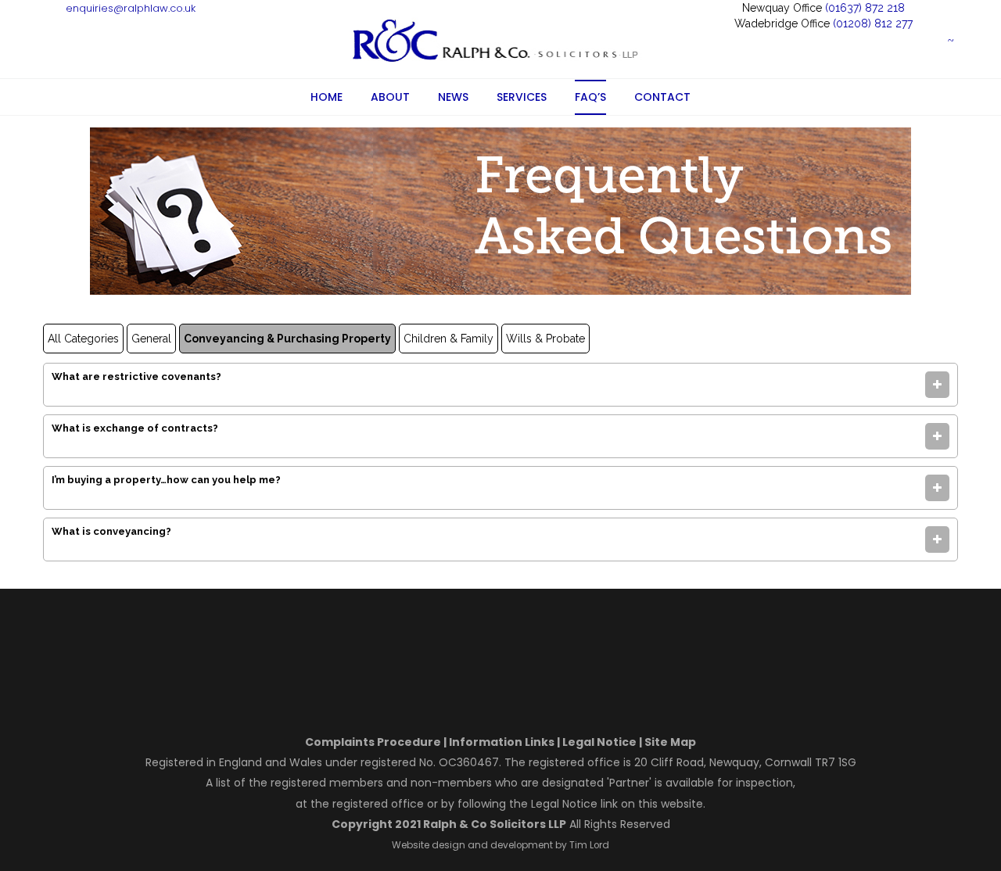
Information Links (501, 742)
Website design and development (472, 845)
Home (326, 97)
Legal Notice (599, 742)
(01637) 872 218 (865, 8)
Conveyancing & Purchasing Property (287, 338)
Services (522, 97)
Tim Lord (588, 845)
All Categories (83, 338)
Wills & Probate (545, 338)
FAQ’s (590, 97)
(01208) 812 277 (873, 23)
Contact (662, 97)
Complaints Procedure (373, 742)
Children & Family (448, 338)
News (453, 97)
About (390, 97)
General (151, 338)
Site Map (670, 742)
